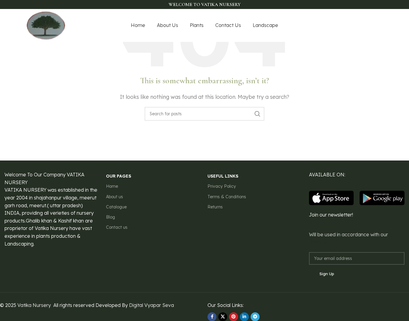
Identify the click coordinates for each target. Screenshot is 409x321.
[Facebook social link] (349, 26)
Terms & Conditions (226, 196)
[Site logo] (46, 25)
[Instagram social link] (363, 26)
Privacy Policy (221, 186)
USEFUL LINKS (222, 176)
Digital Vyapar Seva (151, 305)
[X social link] (356, 26)
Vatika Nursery (34, 305)
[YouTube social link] (371, 26)
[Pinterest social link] (379, 26)
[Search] (257, 114)
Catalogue (116, 207)
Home (112, 186)
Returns (215, 207)
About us (114, 196)
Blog (110, 217)
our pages (118, 176)
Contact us (117, 227)
